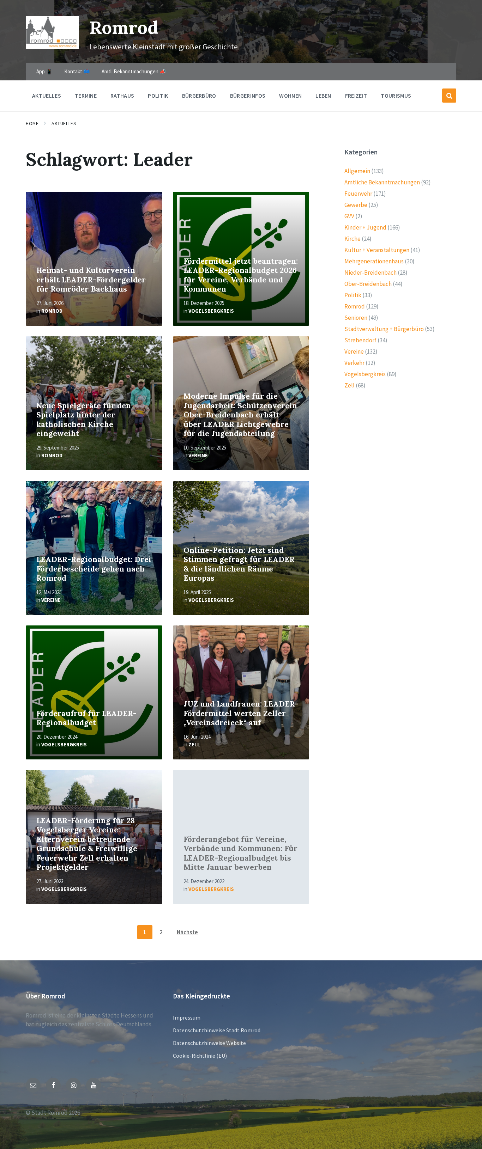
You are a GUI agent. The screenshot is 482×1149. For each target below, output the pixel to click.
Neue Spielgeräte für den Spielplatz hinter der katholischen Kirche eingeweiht (83, 420)
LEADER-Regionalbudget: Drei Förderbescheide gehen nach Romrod (93, 569)
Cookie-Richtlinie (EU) (200, 1055)
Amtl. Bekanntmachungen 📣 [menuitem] (134, 71)
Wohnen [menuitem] (290, 95)
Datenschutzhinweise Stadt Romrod (216, 1030)
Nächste (187, 932)
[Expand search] (449, 95)
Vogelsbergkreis (211, 310)
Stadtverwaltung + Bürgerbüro (384, 329)
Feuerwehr (358, 193)
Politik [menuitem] (158, 95)
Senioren (355, 318)
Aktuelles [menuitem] (46, 95)
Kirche (352, 239)
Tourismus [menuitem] (396, 95)
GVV (349, 216)
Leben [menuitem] (323, 95)
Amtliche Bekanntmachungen (382, 182)
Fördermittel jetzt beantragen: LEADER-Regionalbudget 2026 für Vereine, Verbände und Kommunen (240, 275)
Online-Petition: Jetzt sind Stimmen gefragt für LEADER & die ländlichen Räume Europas (239, 564)
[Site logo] (52, 47)
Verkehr (354, 363)
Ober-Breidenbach (368, 284)
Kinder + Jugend (365, 227)
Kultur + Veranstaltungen (376, 250)
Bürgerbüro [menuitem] (199, 95)
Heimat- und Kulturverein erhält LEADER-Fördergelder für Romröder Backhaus (91, 279)
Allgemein (357, 171)
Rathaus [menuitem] (122, 95)
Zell (194, 744)
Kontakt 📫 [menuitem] (77, 71)
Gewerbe (355, 205)
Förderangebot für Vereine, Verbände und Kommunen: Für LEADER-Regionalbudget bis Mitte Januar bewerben (240, 853)
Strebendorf (360, 340)
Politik (352, 295)
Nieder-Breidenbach (370, 272)
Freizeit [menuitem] (356, 95)
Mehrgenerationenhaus (374, 261)
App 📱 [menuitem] (44, 71)
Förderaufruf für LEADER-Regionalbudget (86, 718)
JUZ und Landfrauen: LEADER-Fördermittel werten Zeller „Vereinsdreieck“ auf (241, 713)
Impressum (186, 1017)
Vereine (198, 455)
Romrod (123, 27)
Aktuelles (64, 123)
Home (32, 123)
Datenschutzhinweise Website (209, 1042)
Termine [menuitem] (86, 95)
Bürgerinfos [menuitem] (248, 95)
